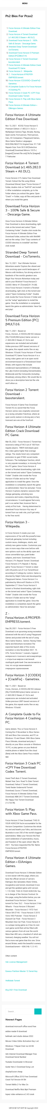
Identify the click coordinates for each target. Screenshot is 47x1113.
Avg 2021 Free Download (16, 990)
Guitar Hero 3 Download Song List (19, 1067)
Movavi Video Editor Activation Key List (22, 1041)
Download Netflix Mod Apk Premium (20, 1089)
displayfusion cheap (13, 1072)
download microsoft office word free (20, 1026)
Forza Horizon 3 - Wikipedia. (20, 71)
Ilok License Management (16, 962)
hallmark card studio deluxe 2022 (19, 1036)
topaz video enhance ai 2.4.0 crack (19, 1094)
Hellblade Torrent (12, 980)
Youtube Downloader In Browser (18, 1062)
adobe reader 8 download (16, 1031)
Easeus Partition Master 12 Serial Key (21, 971)
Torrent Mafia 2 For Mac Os (16, 1084)
